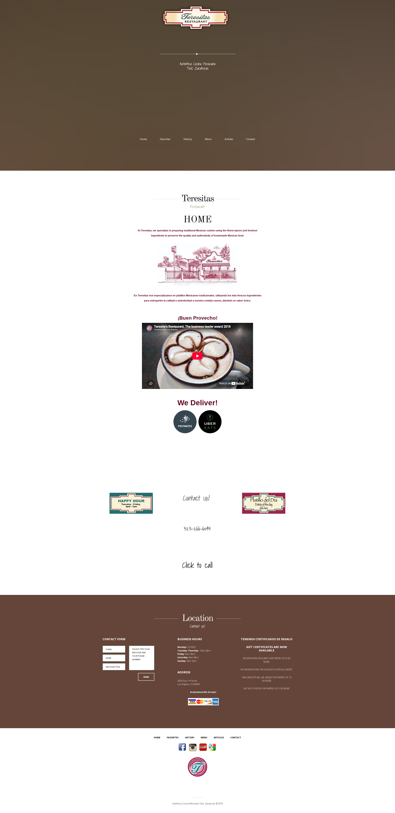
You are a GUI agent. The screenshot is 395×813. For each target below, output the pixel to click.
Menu (208, 139)
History (187, 139)
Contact (250, 139)
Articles (229, 139)
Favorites (165, 139)
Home (143, 139)
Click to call (197, 565)
